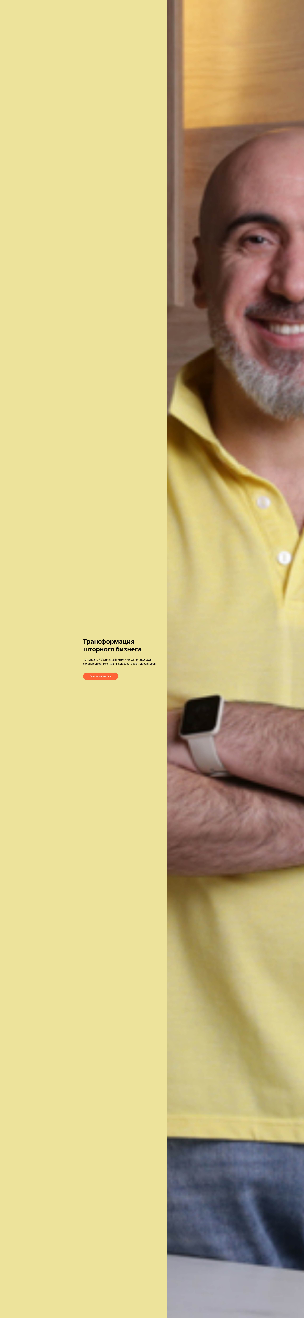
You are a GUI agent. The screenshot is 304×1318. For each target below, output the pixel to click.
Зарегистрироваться (100, 676)
